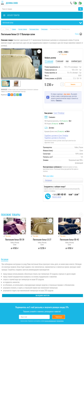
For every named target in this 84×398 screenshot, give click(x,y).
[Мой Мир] (20, 94)
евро (67, 61)
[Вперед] (81, 215)
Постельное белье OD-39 (14, 239)
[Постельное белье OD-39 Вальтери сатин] (14, 226)
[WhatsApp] (17, 94)
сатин (47, 176)
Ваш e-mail (24, 317)
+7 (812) (59, 194)
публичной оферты (60, 321)
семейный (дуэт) (76, 61)
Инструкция (48, 180)
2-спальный (59, 61)
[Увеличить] (23, 232)
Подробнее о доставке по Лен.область (55, 138)
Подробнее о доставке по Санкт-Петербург (56, 135)
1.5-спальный (49, 61)
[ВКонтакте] (9, 94)
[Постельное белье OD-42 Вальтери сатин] (69, 226)
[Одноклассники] (12, 94)
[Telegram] (14, 94)
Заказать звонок (56, 197)
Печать (77, 34)
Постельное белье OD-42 (69, 239)
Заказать (73, 84)
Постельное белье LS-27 (42, 239)
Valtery (52, 176)
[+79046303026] (71, 2)
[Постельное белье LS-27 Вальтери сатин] (42, 226)
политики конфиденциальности (50, 321)
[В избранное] (39, 51)
